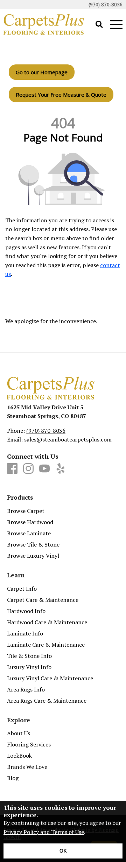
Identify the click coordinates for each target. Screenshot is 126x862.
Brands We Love (27, 767)
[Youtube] (44, 468)
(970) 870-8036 (105, 4)
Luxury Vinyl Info (29, 667)
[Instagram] (28, 468)
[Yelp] (60, 468)
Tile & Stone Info (29, 656)
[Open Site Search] (99, 24)
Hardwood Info (26, 611)
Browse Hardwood (30, 522)
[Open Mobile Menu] (116, 24)
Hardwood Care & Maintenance (47, 622)
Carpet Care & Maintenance (42, 600)
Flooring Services (29, 744)
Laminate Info (25, 633)
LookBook (19, 755)
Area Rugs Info (26, 689)
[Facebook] (12, 468)
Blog (13, 778)
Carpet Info (22, 588)
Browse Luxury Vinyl (33, 555)
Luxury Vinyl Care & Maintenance (50, 678)
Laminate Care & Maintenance (46, 644)
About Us (18, 733)
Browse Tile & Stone (33, 544)
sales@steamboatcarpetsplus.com (68, 439)
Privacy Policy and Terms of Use (44, 832)
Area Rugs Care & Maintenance (46, 700)
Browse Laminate (29, 533)
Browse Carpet (25, 511)
